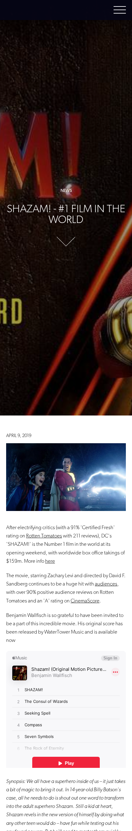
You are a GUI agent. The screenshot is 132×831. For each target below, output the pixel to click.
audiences (106, 584)
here (50, 561)
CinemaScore (85, 601)
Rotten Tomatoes (44, 536)
